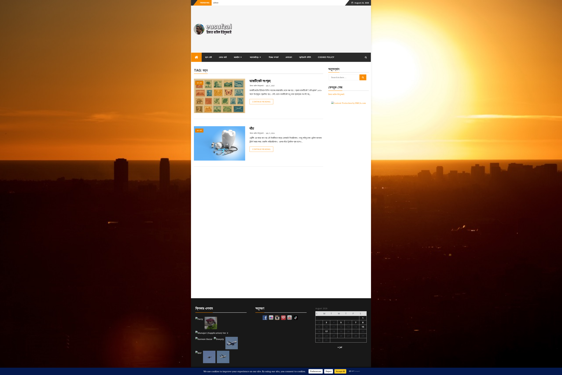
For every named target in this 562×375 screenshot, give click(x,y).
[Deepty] (219, 339)
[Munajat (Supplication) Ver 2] (211, 333)
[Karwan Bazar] (203, 339)
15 (363, 326)
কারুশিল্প (237, 57)
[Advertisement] (303, 29)
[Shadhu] (211, 323)
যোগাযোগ (289, 57)
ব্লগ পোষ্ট (208, 57)
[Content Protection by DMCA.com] (348, 102)
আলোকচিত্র (254, 57)
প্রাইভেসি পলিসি (305, 57)
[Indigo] (231, 343)
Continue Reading (261, 101)
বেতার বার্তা (223, 57)
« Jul (339, 347)
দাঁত (252, 128)
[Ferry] (199, 319)
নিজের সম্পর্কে (274, 57)
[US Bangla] (223, 357)
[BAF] (198, 353)
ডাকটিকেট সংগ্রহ (260, 81)
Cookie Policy (326, 57)
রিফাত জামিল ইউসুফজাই (256, 86)
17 (326, 331)
